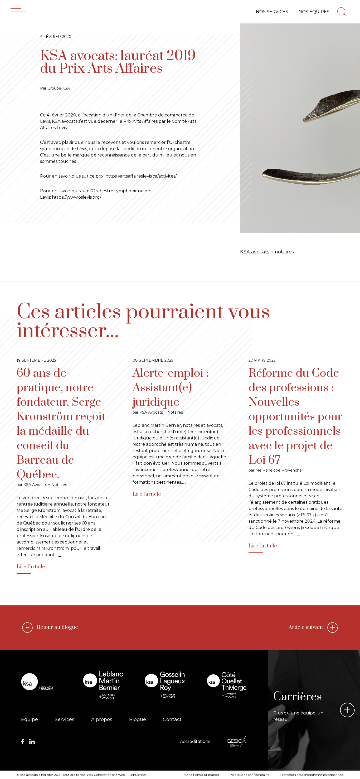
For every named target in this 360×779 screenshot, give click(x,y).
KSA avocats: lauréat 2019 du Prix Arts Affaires (118, 62)
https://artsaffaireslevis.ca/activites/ (141, 176)
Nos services (272, 11)
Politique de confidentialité (249, 775)
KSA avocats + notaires (267, 252)
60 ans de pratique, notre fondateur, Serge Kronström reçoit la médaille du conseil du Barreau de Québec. (61, 424)
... (60, 554)
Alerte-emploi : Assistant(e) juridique (171, 387)
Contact (172, 719)
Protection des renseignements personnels (311, 775)
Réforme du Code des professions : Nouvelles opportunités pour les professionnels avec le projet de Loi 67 (295, 416)
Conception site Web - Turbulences (120, 775)
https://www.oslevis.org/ (76, 197)
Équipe (29, 719)
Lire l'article (31, 567)
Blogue (137, 719)
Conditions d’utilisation (201, 775)
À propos (101, 719)
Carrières (297, 697)
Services (64, 719)
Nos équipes (314, 11)
